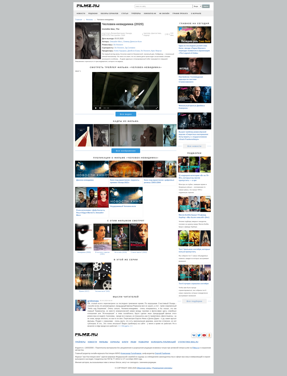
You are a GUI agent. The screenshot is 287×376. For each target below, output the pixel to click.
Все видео (126, 114)
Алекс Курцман (120, 51)
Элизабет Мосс (116, 42)
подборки (143, 342)
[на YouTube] (204, 335)
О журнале (196, 13)
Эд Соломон (130, 48)
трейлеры (136, 13)
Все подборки (194, 301)
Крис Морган (156, 51)
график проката (180, 13)
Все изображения (126, 151)
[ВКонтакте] (194, 335)
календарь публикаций (163, 342)
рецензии (93, 13)
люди (133, 342)
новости (81, 13)
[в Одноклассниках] (209, 335)
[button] (173, 135)
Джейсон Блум (133, 51)
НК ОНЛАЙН (164, 13)
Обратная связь (144, 368)
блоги (125, 342)
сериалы (115, 342)
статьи (124, 13)
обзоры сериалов (109, 13)
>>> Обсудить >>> (125, 326)
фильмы (103, 342)
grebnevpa (93, 301)
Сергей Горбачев (162, 353)
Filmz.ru (195, 348)
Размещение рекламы (162, 368)
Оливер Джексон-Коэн (132, 42)
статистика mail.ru (188, 342)
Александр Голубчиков (131, 353)
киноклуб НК (150, 13)
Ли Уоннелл (118, 45)
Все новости (194, 146)
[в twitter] (199, 335)
